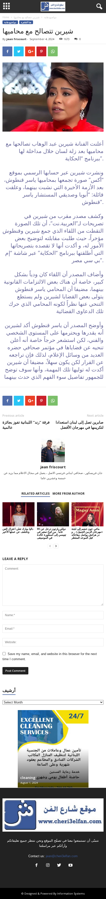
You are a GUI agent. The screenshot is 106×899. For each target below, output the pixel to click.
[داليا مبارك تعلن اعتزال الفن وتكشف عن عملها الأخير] (18, 514)
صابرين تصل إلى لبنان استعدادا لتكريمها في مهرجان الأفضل (80, 425)
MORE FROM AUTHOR (69, 493)
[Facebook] (36, 866)
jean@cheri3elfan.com (62, 856)
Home (5, 17)
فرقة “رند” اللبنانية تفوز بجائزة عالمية (26, 425)
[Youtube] (70, 866)
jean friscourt (16, 39)
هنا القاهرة (26, 22)
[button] (98, 6)
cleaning (27, 777)
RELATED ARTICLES (35, 493)
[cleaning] (53, 751)
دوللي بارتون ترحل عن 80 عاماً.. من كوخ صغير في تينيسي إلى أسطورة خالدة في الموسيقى (51, 533)
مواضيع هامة (50, 17)
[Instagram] (47, 866)
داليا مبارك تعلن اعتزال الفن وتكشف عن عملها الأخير (17, 530)
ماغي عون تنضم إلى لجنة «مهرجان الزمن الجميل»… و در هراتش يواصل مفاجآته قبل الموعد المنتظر (87, 533)
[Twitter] (59, 866)
